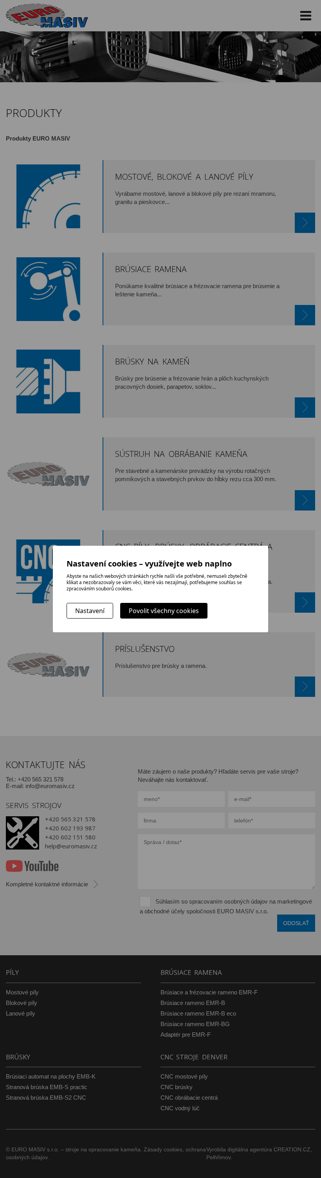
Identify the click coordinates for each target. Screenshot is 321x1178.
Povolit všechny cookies (164, 610)
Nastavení (90, 610)
